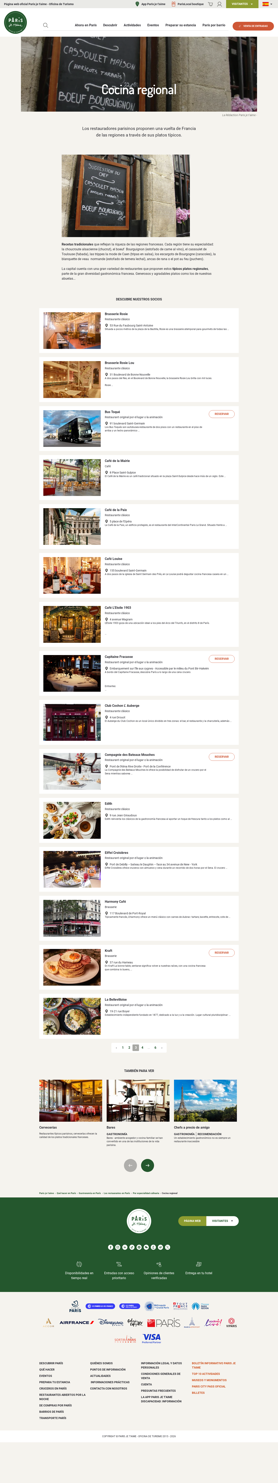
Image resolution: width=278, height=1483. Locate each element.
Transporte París (52, 1418)
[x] (167, 1247)
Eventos (45, 1375)
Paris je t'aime (46, 1193)
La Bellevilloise (116, 999)
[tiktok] (132, 1247)
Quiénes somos (101, 1363)
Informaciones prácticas (110, 1382)
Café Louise (113, 559)
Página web (192, 1221)
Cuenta (146, 1384)
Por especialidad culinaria (146, 1193)
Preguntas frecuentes (158, 1390)
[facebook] (110, 1247)
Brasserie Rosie (116, 314)
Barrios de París (51, 1411)
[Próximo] (147, 1165)
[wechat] (146, 1247)
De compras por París (55, 1405)
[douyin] (153, 1247)
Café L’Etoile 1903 (118, 608)
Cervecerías (48, 1127)
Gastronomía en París (90, 1193)
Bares (111, 1127)
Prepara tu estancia (54, 1382)
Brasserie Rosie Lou (119, 363)
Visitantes (220, 1221)
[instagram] (117, 1247)
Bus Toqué (112, 412)
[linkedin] (124, 1247)
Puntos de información (108, 1369)
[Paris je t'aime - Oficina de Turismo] (15, 22)
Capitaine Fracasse (119, 657)
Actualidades (100, 1375)
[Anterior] (130, 1165)
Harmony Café (115, 902)
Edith (108, 804)
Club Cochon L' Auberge (122, 706)
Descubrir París (51, 1363)
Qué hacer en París (66, 1193)
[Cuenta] (219, 4)
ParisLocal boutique (191, 4)
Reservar (222, 414)
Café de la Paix (116, 510)
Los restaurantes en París (117, 1193)
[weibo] (160, 1247)
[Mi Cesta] (210, 4)
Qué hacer (47, 1369)
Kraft (108, 951)
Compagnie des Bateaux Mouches (130, 755)
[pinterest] (139, 1247)
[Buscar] (45, 25)
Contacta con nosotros (108, 1388)
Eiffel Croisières (116, 853)
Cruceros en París (53, 1388)
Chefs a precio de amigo (192, 1127)
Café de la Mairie (117, 461)
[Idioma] (268, 4)
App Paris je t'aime (153, 4)
